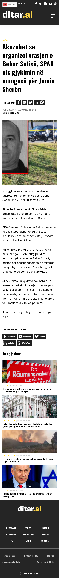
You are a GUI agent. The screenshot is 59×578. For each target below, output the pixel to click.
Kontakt (45, 540)
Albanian (9, 4)
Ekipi (28, 540)
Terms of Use (8, 555)
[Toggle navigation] (53, 15)
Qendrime (11, 534)
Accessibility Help (11, 562)
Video (28, 528)
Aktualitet (8, 421)
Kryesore (11, 528)
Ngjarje (45, 528)
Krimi (5, 40)
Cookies (50, 555)
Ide (11, 540)
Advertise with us (45, 562)
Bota (5, 386)
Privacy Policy (31, 555)
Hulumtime (28, 534)
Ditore (45, 534)
